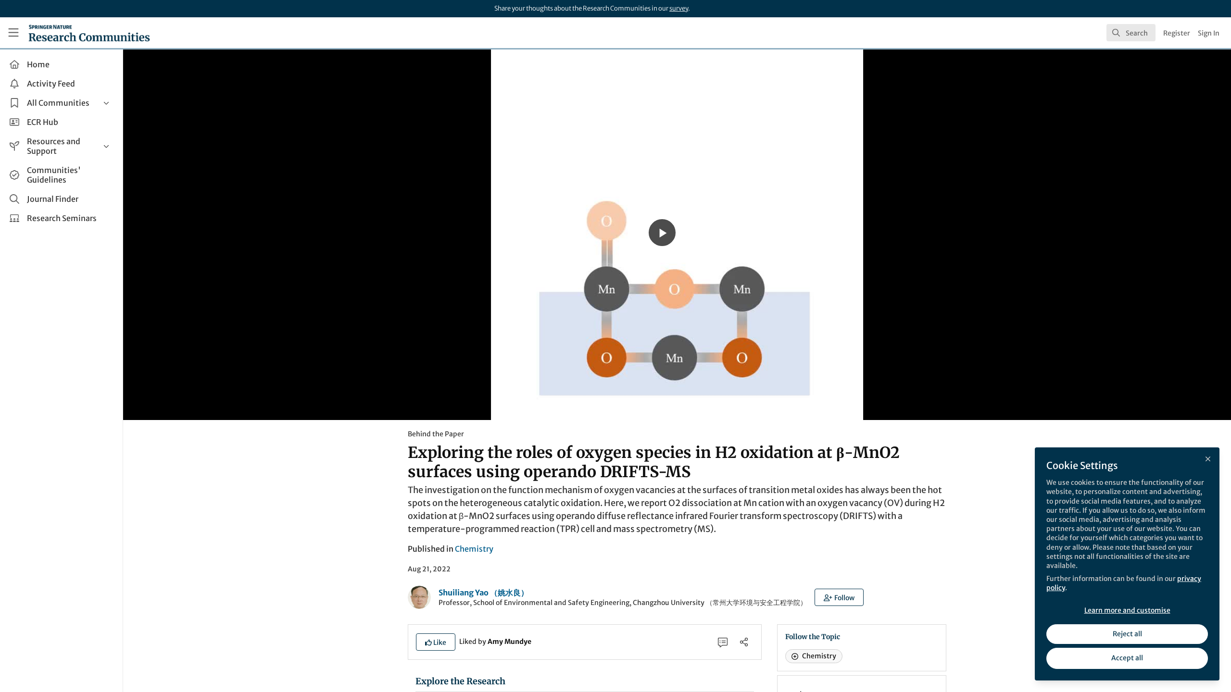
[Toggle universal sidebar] (13, 32)
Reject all (1127, 634)
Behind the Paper (436, 434)
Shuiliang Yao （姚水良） (483, 592)
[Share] (744, 642)
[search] (1131, 32)
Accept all (1127, 658)
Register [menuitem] (1176, 33)
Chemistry (474, 549)
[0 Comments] (722, 642)
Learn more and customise (1127, 610)
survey (678, 8)
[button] (839, 597)
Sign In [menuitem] (1208, 33)
